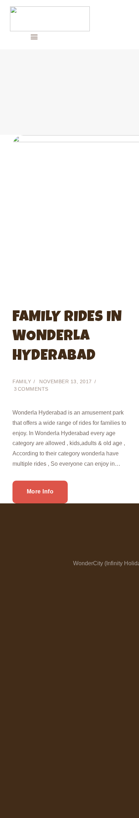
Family (21, 381)
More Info (40, 491)
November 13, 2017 (65, 381)
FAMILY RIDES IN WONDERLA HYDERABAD (67, 337)
